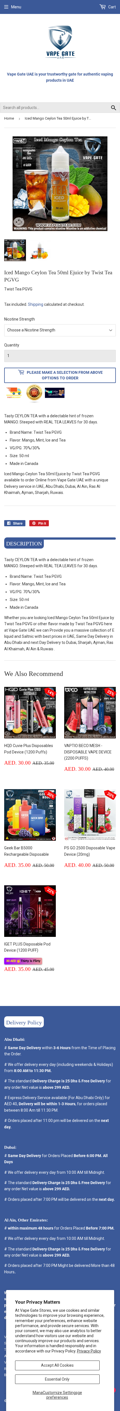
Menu (16, 6)
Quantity (11, 345)
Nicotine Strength (19, 319)
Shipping (35, 304)
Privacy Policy (89, 1351)
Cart (111, 7)
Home (9, 118)
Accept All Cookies (57, 1365)
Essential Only (57, 1379)
